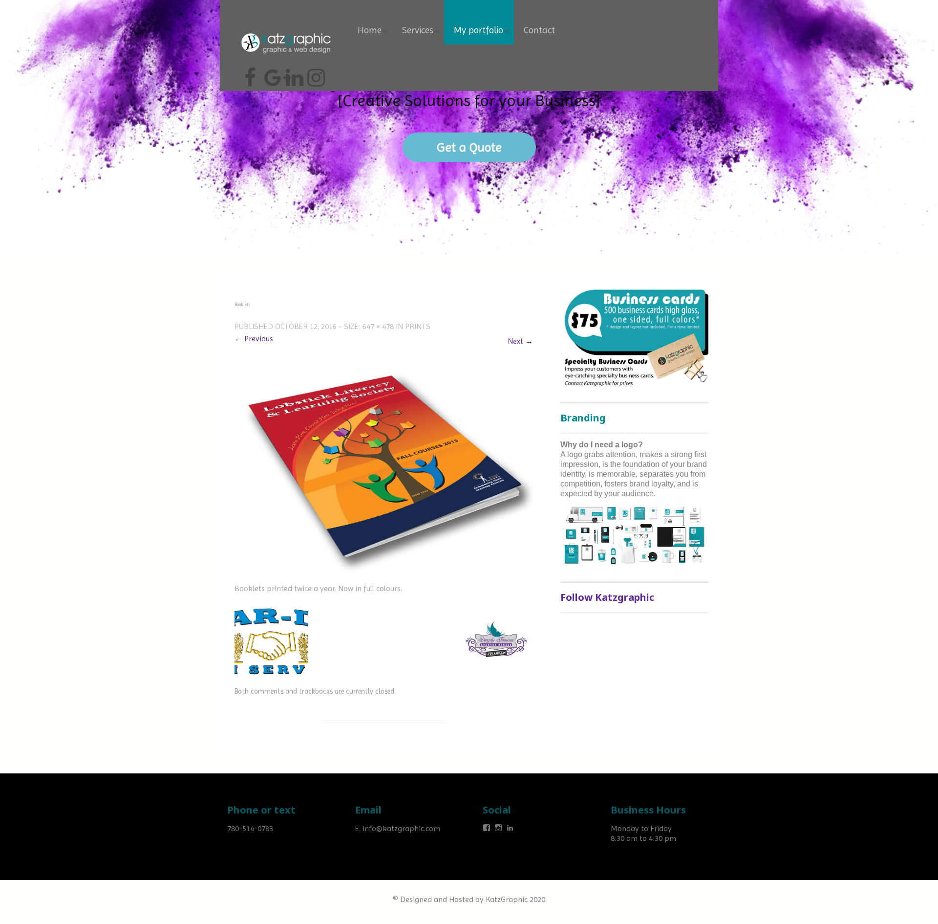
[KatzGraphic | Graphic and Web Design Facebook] (250, 73)
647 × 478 (378, 326)
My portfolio (478, 30)
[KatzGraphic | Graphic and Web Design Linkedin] (293, 73)
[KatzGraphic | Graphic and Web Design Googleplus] (271, 73)
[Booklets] (383, 472)
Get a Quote (469, 147)
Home (370, 30)
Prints (417, 326)
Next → (520, 341)
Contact (539, 30)
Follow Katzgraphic (607, 597)
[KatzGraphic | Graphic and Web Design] (285, 32)
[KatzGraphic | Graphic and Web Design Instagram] (314, 73)
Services (417, 30)
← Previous (253, 338)
